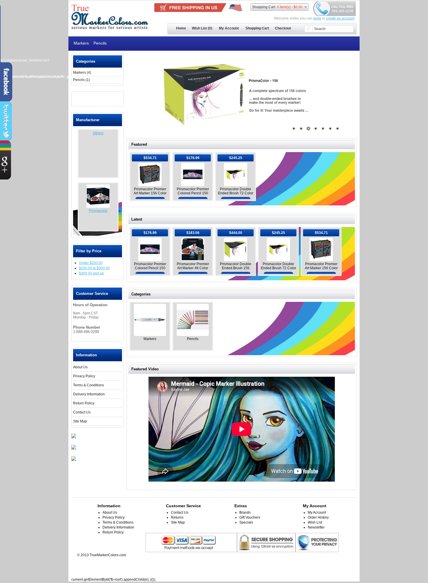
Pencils (100, 43)
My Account (229, 28)
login (317, 18)
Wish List (315, 522)
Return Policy (83, 403)
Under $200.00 (91, 263)
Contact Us (82, 412)
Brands (245, 512)
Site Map (80, 421)
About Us (80, 367)
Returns (177, 517)
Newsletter (316, 527)
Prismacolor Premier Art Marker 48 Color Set (193, 268)
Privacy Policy (84, 376)
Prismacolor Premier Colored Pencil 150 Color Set (193, 193)
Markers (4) (82, 73)
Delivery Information (89, 394)
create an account (340, 18)
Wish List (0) (202, 28)
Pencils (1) (81, 80)
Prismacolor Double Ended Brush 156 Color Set (235, 268)
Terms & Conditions (88, 385)
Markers (81, 43)
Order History (318, 517)
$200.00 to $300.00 (94, 268)
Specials (246, 522)
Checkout (283, 28)
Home (181, 28)
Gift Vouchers (249, 517)
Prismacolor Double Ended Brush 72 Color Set (235, 193)
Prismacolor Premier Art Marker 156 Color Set (150, 193)
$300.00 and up (91, 273)
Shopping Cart (257, 28)
